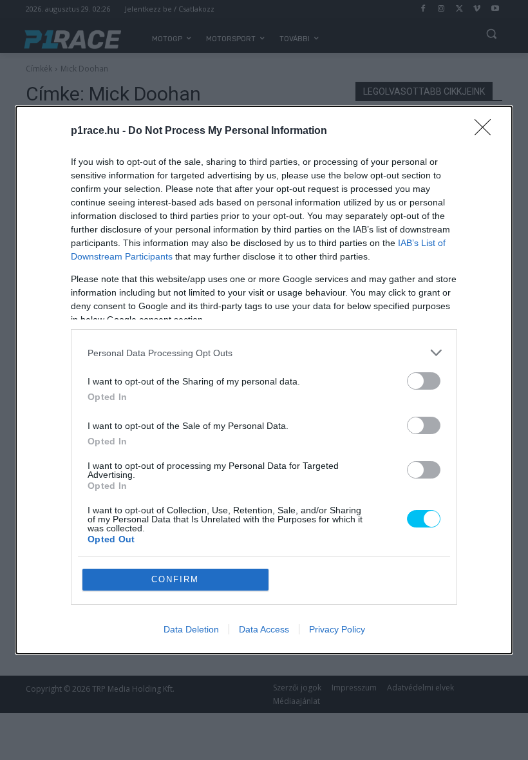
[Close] (487, 131)
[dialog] (264, 380)
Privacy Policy (337, 629)
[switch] (423, 381)
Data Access (264, 629)
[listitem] (264, 352)
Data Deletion (191, 629)
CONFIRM (175, 579)
